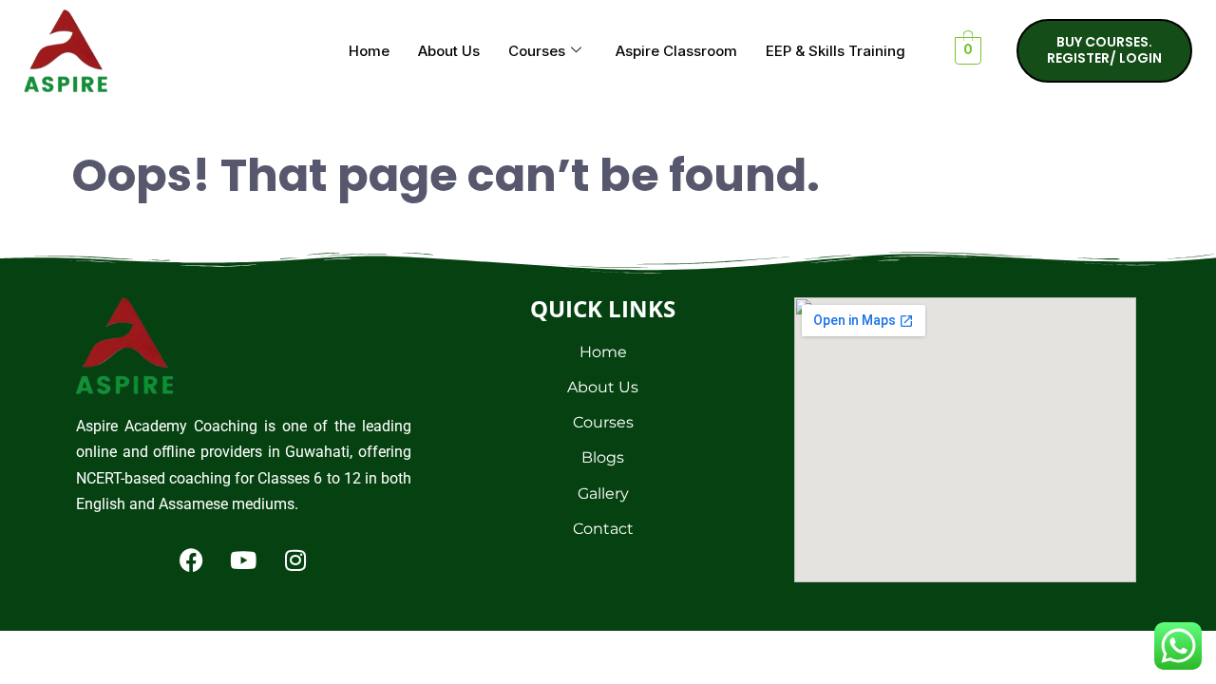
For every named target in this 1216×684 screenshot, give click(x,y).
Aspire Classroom (676, 51)
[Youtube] (243, 559)
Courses (536, 51)
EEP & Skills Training (835, 51)
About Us (449, 51)
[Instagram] (295, 559)
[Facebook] (191, 559)
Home (369, 51)
